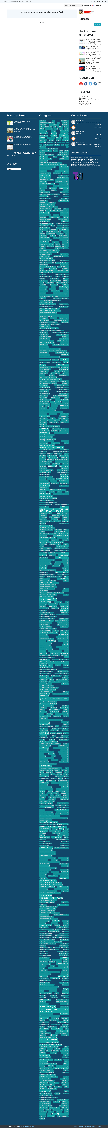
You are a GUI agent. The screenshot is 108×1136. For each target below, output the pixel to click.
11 (57, 122)
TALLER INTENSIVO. (44, 1033)
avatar (65, 231)
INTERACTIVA (43, 635)
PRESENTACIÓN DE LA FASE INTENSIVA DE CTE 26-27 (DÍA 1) (93, 68)
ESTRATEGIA (63, 481)
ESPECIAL (42, 479)
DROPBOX (53, 430)
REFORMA (42, 945)
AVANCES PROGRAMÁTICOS (52, 231)
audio (65, 217)
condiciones (43, 318)
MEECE (65, 709)
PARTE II (65, 774)
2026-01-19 (98, 134)
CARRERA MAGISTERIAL (47, 266)
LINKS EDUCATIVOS (44, 673)
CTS (64, 362)
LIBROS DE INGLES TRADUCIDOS (48, 669)
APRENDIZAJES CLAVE (46, 204)
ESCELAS (42, 466)
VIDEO (56, 1093)
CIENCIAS (42, 284)
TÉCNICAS (42, 1035)
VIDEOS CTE (64, 1103)
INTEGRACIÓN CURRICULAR (48, 632)
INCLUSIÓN (52, 606)
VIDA (65, 1091)
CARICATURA (43, 264)
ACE (54, 156)
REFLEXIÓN (63, 939)
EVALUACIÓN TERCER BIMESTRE (47, 502)
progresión (64, 891)
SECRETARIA (64, 974)
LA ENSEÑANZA (63, 649)
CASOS (65, 266)
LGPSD (57, 665)
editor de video (63, 430)
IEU (66, 602)
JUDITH (65, 643)
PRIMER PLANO (63, 863)
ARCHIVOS (57, 208)
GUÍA (65, 570)
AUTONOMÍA (62, 229)
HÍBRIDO (65, 580)
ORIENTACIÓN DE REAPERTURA (47, 764)
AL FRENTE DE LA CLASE (61, 181)
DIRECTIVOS (53, 414)
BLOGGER (64, 242)
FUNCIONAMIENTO (61, 546)
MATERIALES (43, 696)
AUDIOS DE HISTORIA (61, 223)
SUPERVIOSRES (51, 1026)
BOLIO (57, 244)
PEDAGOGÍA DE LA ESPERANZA (59, 783)
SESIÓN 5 (54, 997)
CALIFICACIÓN (63, 254)
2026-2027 (42, 140)
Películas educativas (61, 789)
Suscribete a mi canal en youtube (84, 1126)
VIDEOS (55, 1101)
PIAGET (57, 795)
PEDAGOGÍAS (43, 785)
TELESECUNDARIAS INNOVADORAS (48, 1046)
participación (43, 776)
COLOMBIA (54, 291)
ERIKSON (65, 464)
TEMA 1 (42, 1048)
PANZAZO (57, 772)
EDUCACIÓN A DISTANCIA (60, 433)
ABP (65, 150)
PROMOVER (64, 902)
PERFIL (41, 793)
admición (64, 173)
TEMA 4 (48, 1050)
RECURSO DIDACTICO (45, 933)
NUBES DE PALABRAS (61, 737)
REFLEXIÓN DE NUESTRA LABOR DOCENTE (50, 941)
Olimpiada (64, 758)
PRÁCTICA (42, 839)
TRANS (65, 1076)
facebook (64, 517)
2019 (65, 129)
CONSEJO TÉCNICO (44, 326)
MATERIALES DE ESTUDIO (47, 703)
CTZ (41, 365)
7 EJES (56, 144)
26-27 (48, 142)
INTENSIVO (63, 632)
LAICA (65, 651)
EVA (66, 492)
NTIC (51, 737)
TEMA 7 (55, 1050)
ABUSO (41, 152)
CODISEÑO (62, 287)
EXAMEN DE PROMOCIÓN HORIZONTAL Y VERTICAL (54, 510)
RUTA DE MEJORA (62, 966)
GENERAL (63, 552)
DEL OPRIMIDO (63, 381)
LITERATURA (43, 675)
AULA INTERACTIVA (62, 225)
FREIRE (65, 544)
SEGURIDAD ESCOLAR (46, 984)
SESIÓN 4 (42, 997)
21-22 (57, 140)
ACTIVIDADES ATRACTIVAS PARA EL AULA (50, 162)
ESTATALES (53, 481)
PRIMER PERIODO (44, 863)
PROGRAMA (62, 878)
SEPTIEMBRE (52, 991)
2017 (60, 129)
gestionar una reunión (61, 562)
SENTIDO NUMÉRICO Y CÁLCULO (47, 989)
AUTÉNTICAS (43, 229)
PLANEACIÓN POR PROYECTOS (47, 824)
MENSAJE (64, 711)
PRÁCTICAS (64, 841)
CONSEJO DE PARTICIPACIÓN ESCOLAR (49, 324)
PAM (41, 772)
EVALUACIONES (43, 506)
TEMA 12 (57, 1048)
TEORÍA (42, 1053)
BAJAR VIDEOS (50, 233)
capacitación (63, 260)
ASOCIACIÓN (64, 215)
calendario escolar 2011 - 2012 (48, 252)
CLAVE (64, 284)
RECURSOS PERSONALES (59, 937)
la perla (42, 651)
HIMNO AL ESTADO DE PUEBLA (47, 584)
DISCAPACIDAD (63, 416)
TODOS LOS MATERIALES (46, 1070)
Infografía (63, 610)
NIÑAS (52, 733)
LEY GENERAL (44, 659)
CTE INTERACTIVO (44, 362)
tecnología (64, 1035)
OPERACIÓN (54, 760)
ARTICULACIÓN (63, 210)
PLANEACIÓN (60, 810)
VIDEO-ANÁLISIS (61, 1099)
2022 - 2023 (63, 133)
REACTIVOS (43, 927)
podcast (42, 831)
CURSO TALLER (54, 373)
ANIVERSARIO (63, 192)
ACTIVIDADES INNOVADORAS (47, 167)
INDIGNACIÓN (54, 608)
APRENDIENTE (43, 200)
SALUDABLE (43, 970)
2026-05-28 (97, 124)
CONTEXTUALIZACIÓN (46, 343)
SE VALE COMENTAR (44, 974)
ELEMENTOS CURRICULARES (60, 451)
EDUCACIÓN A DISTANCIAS (46, 435)
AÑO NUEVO (43, 196)
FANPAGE (56, 521)
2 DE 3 (59, 126)
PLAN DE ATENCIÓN (45, 803)
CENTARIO (64, 268)
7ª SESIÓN (42, 146)
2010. (65, 126)
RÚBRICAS (42, 966)
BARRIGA (42, 236)
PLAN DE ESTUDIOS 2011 (61, 805)
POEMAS (65, 831)
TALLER (42, 1031)
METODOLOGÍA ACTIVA (61, 714)
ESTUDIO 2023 (43, 487)
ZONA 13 (50, 1116)
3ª (62, 142)
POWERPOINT (56, 837)
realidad (57, 929)
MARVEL (65, 691)
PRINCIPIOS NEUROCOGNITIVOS (47, 868)
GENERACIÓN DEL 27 (53, 552)
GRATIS (42, 568)
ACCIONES (42, 156)
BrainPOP (64, 244)
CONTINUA (43, 345)
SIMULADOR (46, 1006)
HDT (65, 576)
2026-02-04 (97, 127)
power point (43, 837)
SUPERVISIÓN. (63, 1026)
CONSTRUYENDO (44, 338)
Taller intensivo (61, 1031)
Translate (98, 5)
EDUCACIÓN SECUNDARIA (46, 441)
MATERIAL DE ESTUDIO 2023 (60, 694)
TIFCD (49, 1066)
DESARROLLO (44, 387)
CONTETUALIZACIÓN (62, 340)
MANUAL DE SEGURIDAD (46, 685)
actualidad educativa (45, 169)
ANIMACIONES (44, 192)
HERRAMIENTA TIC (44, 578)
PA (50, 770)
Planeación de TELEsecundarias (49, 816)
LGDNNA (42, 665)
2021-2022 (43, 133)
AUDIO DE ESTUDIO (44, 219)
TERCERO (57, 1059)
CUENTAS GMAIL (54, 367)
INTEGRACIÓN (63, 630)
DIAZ (41, 406)
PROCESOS (42, 874)
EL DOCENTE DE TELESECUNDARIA (50, 447)
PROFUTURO (43, 878)
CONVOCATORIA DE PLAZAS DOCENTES (49, 349)
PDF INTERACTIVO (62, 780)
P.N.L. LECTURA (43, 770)
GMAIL (65, 564)
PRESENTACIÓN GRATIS (45, 850)
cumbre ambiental (44, 369)
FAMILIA (53, 519)
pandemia (48, 772)
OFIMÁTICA (64, 756)
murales (65, 724)
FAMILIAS (64, 519)
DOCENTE (42, 424)
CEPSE (65, 276)
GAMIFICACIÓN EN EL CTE (61, 550)
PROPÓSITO (42, 904)
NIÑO (58, 733)
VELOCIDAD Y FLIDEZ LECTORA (47, 1088)
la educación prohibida (45, 649)
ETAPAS (51, 492)
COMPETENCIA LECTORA (46, 302)
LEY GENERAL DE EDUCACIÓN (59, 659)
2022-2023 (43, 135)
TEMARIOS (63, 1051)
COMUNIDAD (62, 306)
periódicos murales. (52, 793)
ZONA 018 (42, 1116)
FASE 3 (64, 521)
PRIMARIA (53, 860)
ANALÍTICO (62, 188)
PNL (66, 829)
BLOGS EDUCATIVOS (45, 244)
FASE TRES (57, 529)
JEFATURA (51, 641)
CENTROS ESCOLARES (45, 276)
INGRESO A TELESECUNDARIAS (47, 616)
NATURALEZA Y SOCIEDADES (59, 728)
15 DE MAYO (53, 125)
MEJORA (42, 712)
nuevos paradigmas (45, 745)
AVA (41, 231)
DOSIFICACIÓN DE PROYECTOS (59, 428)
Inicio (42, 23)
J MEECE (42, 641)
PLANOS (54, 829)
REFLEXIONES (63, 943)
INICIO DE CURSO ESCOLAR (46, 618)
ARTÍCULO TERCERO (44, 215)
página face (64, 770)
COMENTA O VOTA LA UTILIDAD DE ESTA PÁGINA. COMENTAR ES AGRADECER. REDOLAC (54, 295)
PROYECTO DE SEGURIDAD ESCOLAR (49, 912)
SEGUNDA (64, 978)
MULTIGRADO (44, 724)
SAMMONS (64, 972)
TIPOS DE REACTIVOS (61, 1066)
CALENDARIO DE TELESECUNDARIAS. (49, 250)
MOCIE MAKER (43, 718)
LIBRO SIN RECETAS (45, 667)
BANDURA (59, 233)
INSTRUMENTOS (44, 630)
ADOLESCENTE (44, 178)
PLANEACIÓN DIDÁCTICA (47, 822)
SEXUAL (42, 1002)
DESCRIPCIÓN (43, 395)
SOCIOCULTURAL (61, 1022)
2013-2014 (48, 129)
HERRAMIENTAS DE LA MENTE (47, 580)
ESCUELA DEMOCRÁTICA (46, 470)
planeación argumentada (46, 814)
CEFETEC (52, 269)
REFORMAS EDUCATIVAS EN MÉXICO (48, 949)
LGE (50, 665)
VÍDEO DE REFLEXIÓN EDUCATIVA (48, 1097)
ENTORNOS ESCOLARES (61, 459)
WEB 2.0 (51, 1112)
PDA (66, 778)
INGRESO (65, 614)
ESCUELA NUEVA (44, 472)
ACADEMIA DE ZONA (62, 154)
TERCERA (64, 1057)
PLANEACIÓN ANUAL (62, 812)
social (64, 1020)
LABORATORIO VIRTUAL (54, 651)
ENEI (65, 453)
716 (62, 144)
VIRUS (41, 1110)
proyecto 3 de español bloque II (48, 906)
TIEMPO (41, 1066)
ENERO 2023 (51, 455)
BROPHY (42, 246)
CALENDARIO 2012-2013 (61, 248)
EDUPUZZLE (64, 441)
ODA (53, 756)
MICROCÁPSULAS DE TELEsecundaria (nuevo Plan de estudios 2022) (89, 100)
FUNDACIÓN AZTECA (45, 548)
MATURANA (42, 707)
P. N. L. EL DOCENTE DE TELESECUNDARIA (50, 768)
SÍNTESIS (63, 1014)
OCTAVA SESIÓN (63, 754)
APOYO (65, 196)
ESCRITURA (42, 468)
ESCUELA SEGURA (44, 474)
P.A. (66, 768)
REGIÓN (65, 949)
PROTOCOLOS (62, 904)
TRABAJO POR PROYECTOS (48, 1076)
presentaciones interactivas (47, 858)
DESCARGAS (62, 393)
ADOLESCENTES (62, 178)
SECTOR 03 (43, 976)
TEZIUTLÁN (43, 1062)
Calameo (42, 248)
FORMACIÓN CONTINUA (59, 536)
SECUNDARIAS (43, 978)
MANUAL (63, 683)
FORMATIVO (54, 540)
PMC (60, 829)
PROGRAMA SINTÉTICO (46, 887)
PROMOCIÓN (44, 895)
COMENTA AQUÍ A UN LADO (60, 293)
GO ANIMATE (43, 565)
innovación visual (44, 624)
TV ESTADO (64, 1082)
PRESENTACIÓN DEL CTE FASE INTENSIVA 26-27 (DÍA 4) (92, 48)
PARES (52, 774)
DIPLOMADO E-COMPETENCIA (47, 410)
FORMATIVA (43, 540)
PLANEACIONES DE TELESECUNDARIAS (52, 826)
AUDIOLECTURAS (62, 219)
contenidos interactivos (46, 340)
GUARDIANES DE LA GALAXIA (47, 570)
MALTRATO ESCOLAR (45, 683)
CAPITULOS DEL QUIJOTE (46, 262)
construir (64, 336)
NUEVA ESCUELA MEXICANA (48, 741)
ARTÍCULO (63, 213)
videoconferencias (44, 1101)
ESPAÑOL (63, 476)
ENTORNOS (49, 459)
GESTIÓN (65, 560)
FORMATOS (42, 544)
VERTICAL (43, 1091)
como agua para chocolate (60, 298)
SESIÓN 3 (63, 995)
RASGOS (56, 925)
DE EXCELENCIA (63, 375)
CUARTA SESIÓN (61, 365)
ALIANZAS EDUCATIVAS (46, 184)
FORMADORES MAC (62, 538)
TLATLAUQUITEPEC (60, 1068)
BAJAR (41, 233)
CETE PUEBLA (43, 280)
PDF (41, 781)
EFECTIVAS (55, 443)
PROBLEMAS (54, 872)
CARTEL (59, 266)
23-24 (41, 142)
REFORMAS (64, 947)
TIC (65, 1062)
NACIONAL (64, 726)
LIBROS (65, 667)
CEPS (56, 276)
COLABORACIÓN (63, 289)
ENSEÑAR (42, 459)
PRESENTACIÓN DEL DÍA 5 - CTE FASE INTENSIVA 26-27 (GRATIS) (93, 41)
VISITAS (48, 1110)
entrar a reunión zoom (61, 461)
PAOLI (65, 772)
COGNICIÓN (42, 289)
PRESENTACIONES (45, 856)
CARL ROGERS (63, 264)
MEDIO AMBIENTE (53, 709)
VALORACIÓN (57, 1086)
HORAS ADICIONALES (46, 596)
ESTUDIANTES (63, 483)
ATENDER (42, 217)
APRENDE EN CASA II (45, 198)
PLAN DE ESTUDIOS (62, 803)
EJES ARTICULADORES (46, 445)
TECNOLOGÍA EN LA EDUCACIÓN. (48, 1037)
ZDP (48, 1114)
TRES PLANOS (63, 1078)
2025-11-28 (98, 138)
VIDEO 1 (65, 1093)
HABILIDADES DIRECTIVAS (53, 576)
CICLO (41, 282)
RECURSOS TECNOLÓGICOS (46, 939)
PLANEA (42, 810)
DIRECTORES (44, 416)
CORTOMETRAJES (44, 355)
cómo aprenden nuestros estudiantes (49, 300)
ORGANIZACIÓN (63, 762)
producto (42, 876)
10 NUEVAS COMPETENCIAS (46, 122)
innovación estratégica (61, 620)
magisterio (42, 681)
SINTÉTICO (43, 1018)
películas (64, 787)
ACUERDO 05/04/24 (60, 171)
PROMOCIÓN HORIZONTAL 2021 (47, 900)
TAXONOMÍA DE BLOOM (61, 1033)
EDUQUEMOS (43, 443)
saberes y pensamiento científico (57, 968)
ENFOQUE (42, 457)
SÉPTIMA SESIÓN (45, 993)
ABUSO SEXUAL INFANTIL (46, 154)
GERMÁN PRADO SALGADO (46, 560)
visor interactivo (57, 1110)
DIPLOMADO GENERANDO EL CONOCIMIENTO (50, 412)
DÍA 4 (65, 397)
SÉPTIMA (65, 991)
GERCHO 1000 (43, 557)
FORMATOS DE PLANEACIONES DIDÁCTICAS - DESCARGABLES (23, 137)
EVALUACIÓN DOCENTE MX (47, 498)
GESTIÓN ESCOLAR (44, 562)
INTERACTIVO (62, 635)
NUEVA (51, 739)
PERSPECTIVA (43, 795)
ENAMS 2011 (57, 453)
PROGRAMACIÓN (61, 887)
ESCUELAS (63, 474)
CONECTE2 (52, 318)
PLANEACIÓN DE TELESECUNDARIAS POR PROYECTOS (53, 818)
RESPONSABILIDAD (44, 955)
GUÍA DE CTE (43, 572)
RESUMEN (63, 957)
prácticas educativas (45, 843)
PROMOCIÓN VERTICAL (46, 902)
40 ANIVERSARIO (47, 144)
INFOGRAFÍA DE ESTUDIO (46, 612)
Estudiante (54, 483)
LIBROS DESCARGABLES (46, 671)
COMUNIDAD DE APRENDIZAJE (48, 308)
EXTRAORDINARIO (53, 517)
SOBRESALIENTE (53, 1020)
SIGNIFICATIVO (63, 1004)
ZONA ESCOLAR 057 (62, 1116)
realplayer (64, 929)
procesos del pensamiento (60, 874)
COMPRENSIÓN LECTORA (47, 304)
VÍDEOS (64, 1101)
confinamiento (63, 318)
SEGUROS (64, 984)
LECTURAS (42, 655)
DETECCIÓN (42, 397)
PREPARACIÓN (63, 845)
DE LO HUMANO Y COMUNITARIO (48, 377)
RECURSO (64, 931)
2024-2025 (50, 138)
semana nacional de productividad (48, 986)
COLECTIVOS (43, 291)
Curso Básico (43, 373)
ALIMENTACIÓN (63, 184)
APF (55, 196)
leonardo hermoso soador (46, 657)
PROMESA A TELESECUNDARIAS (49, 893)
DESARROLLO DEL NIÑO (61, 387)
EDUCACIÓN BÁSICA (45, 437)
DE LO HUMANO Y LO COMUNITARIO (50, 379)
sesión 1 (42, 995)
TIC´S (65, 1064)
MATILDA (64, 705)
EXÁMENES (42, 515)
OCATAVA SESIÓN (62, 752)
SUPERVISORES (56, 1028)
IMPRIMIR (42, 606)
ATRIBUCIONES (53, 217)
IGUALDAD (42, 604)
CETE (64, 278)
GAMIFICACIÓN (44, 550)
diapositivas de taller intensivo (59, 404)
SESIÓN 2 (52, 995)
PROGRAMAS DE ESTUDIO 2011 (47, 891)
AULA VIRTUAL (44, 227)
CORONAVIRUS (43, 352)
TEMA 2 (64, 1048)
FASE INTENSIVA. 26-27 (45, 529)
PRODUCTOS (52, 876)
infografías (64, 612)
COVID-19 (63, 355)
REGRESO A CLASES (62, 951)
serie (56, 993)
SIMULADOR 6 (63, 1007)
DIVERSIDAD (43, 422)
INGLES (52, 614)
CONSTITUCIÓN (43, 334)
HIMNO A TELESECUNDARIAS (48, 582)
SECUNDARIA (62, 976)
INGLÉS (58, 614)
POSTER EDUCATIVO (62, 835)
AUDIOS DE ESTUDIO (45, 223)
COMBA (65, 291)
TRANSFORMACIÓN (44, 1078)
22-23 (64, 140)
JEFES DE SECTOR (62, 641)
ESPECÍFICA (50, 479)
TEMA (65, 1046)
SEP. (41, 991)
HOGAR (65, 588)
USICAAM (64, 1084)
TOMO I (65, 1070)
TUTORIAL (43, 1082)
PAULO (53, 778)
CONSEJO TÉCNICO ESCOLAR (48, 328)
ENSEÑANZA (64, 457)
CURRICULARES (43, 371)
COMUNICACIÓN (63, 304)
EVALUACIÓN (44, 494)
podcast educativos (54, 831)
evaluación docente (45, 496)
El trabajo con (63, 449)
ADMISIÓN (43, 175)
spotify (64, 1024)
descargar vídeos (44, 393)
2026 (64, 138)
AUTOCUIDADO (52, 229)
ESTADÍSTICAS (43, 481)
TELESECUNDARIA (47, 1040)
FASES (65, 529)
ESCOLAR (51, 466)
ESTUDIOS (42, 492)
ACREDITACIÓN (63, 158)
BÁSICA (52, 236)
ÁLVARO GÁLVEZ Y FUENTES (60, 186)
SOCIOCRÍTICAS (43, 1022)
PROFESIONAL (63, 876)
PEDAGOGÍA (43, 783)
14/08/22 (64, 122)
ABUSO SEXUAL (63, 152)
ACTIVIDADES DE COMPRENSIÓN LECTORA (52, 165)
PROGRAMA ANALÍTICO (47, 880)
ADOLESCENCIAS (62, 175)
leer (49, 655)
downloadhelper (44, 430)
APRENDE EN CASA (85, 103)
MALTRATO (64, 681)
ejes (65, 443)
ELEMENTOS (42, 451)
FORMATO (64, 540)
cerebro (42, 278)
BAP (66, 233)
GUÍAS (41, 576)
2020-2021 (63, 131)
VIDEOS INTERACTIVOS (45, 1105)
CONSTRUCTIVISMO (44, 336)
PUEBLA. (65, 921)
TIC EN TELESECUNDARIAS (47, 1064)
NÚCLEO (42, 739)
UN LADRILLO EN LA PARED (46, 1084)
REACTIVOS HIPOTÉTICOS (46, 929)
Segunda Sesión (44, 980)
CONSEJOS (43, 332)
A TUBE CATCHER (45, 150)
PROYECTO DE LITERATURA (46, 910)
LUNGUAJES (43, 679)
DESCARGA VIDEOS (44, 389)
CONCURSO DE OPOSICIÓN (47, 313)
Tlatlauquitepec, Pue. (25, 1)
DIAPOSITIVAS (44, 404)
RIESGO (65, 961)
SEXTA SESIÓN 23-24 (61, 999)
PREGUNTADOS (43, 845)
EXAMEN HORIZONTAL (45, 513)
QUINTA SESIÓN (44, 925)
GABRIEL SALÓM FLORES (61, 548)
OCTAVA (50, 754)
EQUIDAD (55, 464)
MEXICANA (56, 716)
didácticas (42, 408)
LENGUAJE (55, 655)
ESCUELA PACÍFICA (62, 472)
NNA (53, 735)
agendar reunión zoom (61, 179)
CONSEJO (64, 322)
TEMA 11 (49, 1048)
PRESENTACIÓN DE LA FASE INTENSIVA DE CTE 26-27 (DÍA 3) (93, 54)
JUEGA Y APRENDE (44, 645)
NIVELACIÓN (42, 735)
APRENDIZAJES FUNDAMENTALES (48, 206)
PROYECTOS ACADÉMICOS (60, 914)
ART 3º (65, 208)
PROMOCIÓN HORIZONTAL (50, 898)
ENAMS (49, 453)
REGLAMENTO (43, 951)
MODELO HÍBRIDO (44, 722)
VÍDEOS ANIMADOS (44, 1103)
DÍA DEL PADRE (43, 401)
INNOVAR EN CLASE (62, 624)
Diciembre (54, 406)
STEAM (41, 1026)
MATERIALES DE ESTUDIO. (46, 705)
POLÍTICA (42, 833)
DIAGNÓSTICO (55, 402)
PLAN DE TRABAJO (62, 807)
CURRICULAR (62, 369)
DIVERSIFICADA (53, 422)
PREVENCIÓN (43, 860)
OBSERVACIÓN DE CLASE (46, 752)
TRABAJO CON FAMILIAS (47, 1074)
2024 (41, 138)
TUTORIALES (53, 1082)
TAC (66, 1028)
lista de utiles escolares (61, 673)
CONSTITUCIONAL (61, 334)
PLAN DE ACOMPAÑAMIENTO (47, 801)
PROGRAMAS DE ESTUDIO (60, 889)
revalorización (56, 959)
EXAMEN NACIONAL (62, 513)
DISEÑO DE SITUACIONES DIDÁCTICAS (49, 420)
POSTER (42, 835)
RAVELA (65, 925)
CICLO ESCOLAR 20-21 (61, 282)
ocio (41, 754)
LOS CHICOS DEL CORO (45, 677)
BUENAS (57, 246)
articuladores (44, 213)
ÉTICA (59, 492)
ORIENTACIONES (45, 766)
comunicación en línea (45, 306)
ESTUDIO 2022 (63, 485)
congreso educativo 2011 (60, 320)
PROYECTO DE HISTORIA (47, 908)
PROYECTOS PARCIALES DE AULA (48, 918)
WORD (65, 1112)
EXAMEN (63, 506)
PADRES (56, 770)
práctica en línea (44, 841)
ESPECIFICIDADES (61, 479)
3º (66, 142)
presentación (45, 848)
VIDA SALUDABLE (45, 1093)
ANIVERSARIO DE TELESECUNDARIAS (49, 194)
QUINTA (65, 923)
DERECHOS (43, 385)
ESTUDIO (43, 485)
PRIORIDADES (63, 870)
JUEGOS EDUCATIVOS (61, 647)
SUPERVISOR (43, 1028)
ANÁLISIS (52, 188)
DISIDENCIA (64, 420)
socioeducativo (44, 1024)
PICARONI (42, 797)
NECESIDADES (43, 730)
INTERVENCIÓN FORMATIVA (46, 639)
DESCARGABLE (63, 389)
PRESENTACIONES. (62, 858)
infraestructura (43, 614)
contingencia (63, 342)
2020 (52, 131)
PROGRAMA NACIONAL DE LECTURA (50, 885)
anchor (41, 190)
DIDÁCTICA (63, 406)
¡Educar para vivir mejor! (27, 1126)
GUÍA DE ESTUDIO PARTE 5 (46, 574)
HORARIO (64, 590)
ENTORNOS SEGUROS (45, 461)
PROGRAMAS (43, 889)
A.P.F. (54, 150)
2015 (55, 129)
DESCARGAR (43, 391)
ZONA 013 (55, 1114)
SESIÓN (64, 993)
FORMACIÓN (43, 536)
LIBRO (64, 665)
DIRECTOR (63, 414)
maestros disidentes (61, 679)
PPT (65, 837)
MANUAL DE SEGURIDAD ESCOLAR (48, 687)
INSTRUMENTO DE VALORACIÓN (47, 628)
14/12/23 (42, 124)
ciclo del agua (49, 282)
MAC (51, 679)
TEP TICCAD (64, 1053)
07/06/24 (42, 120)
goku (65, 565)
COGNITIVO (52, 289)
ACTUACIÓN (63, 167)
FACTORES (42, 519)
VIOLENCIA (64, 1107)
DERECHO (64, 383)
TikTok (98, 1)
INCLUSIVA (63, 606)
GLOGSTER (57, 564)
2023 (52, 135)
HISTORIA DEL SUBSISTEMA (46, 588)
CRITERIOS (54, 360)
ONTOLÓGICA (43, 760)
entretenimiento (44, 464)
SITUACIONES (54, 1018)
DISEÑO (52, 418)
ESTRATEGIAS (44, 483)
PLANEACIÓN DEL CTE (45, 820)
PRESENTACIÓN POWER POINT (47, 854)
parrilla (58, 774)
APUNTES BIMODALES (45, 208)
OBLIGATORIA (63, 750)
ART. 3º (47, 211)
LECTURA (42, 653)
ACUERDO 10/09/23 (45, 173)
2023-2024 (62, 135)
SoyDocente (55, 1024)
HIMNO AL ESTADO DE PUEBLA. (47, 586)
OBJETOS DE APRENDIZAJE (60, 748)
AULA (52, 225)
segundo (64, 980)
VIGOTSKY (42, 1107)
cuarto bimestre (44, 367)
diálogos (65, 401)
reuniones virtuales (45, 959)
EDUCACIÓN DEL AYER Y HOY (47, 439)
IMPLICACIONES (63, 604)
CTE (62, 359)
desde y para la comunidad (60, 395)
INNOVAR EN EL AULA (45, 626)
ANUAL (65, 194)
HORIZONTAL (46, 599)
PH (51, 795)
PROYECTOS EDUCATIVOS (46, 916)
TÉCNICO (52, 1035)
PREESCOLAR (63, 843)
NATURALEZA (43, 728)
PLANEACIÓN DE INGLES (61, 814)
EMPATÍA (42, 453)
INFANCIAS (42, 610)
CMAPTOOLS (43, 287)
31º (58, 142)
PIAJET (65, 795)
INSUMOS (55, 630)
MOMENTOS (64, 722)
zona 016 (63, 1114)
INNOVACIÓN (63, 618)
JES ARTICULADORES (45, 643)
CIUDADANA (53, 284)
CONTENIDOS (62, 338)
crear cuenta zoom (44, 360)
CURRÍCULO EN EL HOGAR (60, 371)
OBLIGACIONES (43, 750)
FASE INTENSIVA (45, 526)
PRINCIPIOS (64, 866)
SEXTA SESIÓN (44, 999)
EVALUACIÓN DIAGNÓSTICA (60, 494)
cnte (52, 287)
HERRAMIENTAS (61, 578)
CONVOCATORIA (44, 347)
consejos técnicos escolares (59, 332)
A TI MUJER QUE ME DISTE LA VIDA (48, 148)
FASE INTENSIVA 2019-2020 (46, 527)
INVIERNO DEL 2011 (62, 639)
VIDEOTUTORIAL (63, 1105)
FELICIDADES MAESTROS (61, 531)
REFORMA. (55, 947)
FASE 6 (42, 523)
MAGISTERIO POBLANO (53, 681)
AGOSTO (42, 182)
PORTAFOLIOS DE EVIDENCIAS (59, 833)
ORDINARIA (64, 760)
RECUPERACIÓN (52, 931)
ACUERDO (42, 171)
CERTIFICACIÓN (53, 278)
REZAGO (51, 961)
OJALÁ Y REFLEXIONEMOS (46, 758)
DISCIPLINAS (43, 418)
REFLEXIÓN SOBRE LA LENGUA (47, 943)
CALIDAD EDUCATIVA (45, 254)
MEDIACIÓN (53, 707)
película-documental (45, 787)
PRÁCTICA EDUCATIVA (61, 839)
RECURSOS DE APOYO (45, 935)
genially (42, 555)
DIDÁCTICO (52, 408)
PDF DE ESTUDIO (50, 780)
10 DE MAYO (64, 120)
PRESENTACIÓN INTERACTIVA (47, 852)
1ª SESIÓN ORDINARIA (45, 126)
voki (65, 1110)
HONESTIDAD (43, 590)
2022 (53, 133)
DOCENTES (43, 428)
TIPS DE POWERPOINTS (45, 1068)
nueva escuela (63, 739)
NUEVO (65, 743)
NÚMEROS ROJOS (62, 745)
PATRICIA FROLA (44, 778)
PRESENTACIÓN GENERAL (61, 848)
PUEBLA (54, 921)
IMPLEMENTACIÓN (52, 604)
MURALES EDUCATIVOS (45, 726)
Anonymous (80, 120)
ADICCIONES (56, 173)
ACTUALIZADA (63, 169)
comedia (42, 293)
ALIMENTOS (42, 186)
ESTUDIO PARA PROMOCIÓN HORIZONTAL (52, 490)
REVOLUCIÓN (43, 961)
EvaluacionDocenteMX (61, 504)
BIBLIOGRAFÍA (44, 238)
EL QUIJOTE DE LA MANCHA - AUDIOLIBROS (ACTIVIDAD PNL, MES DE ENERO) (24, 130)
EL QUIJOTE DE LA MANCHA (46, 449)
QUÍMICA (54, 923)
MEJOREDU (53, 712)
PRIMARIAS (64, 860)
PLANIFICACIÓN (44, 829)
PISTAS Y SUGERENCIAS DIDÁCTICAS (58, 797)
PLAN (41, 799)
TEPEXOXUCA (44, 1055)
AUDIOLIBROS (44, 221)
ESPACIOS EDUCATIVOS (45, 476)
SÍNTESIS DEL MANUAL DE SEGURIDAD (49, 1016)
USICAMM (42, 1087)
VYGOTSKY (42, 1112)
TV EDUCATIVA (84, 105)
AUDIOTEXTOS (43, 225)
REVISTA (65, 959)
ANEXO (53, 190)
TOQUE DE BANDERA (46, 1072)
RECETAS (42, 931)
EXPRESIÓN (42, 517)
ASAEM (55, 215)
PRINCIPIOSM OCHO (44, 870)
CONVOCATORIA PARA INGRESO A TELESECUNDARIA (52, 351)
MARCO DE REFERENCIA (45, 691)
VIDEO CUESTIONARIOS (45, 1095)
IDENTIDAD (57, 602)
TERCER (65, 1055)
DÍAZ (46, 406)
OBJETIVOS (43, 748)
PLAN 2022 (63, 799)
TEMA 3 (41, 1050)
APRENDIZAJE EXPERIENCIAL (47, 202)
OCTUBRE (42, 756)
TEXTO (65, 1059)
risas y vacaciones (44, 964)
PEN (49, 791)
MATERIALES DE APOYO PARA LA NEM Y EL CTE (54, 698)
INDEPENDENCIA (44, 608)
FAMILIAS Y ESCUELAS (45, 521)
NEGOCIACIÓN (54, 730)
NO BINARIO (64, 735)
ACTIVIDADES (43, 161)
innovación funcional (45, 622)
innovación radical (62, 622)
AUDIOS (64, 221)
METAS (49, 714)
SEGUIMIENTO (54, 978)
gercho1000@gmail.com (11, 1)
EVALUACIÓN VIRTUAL (45, 504)
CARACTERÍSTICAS (60, 262)
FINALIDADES (62, 534)
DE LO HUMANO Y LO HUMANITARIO (48, 381)
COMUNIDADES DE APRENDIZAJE (49, 310)
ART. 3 (41, 210)
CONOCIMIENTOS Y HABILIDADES (48, 322)
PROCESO (63, 872)
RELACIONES (43, 953)
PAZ (59, 778)
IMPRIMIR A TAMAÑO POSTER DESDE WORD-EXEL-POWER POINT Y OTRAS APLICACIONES (21, 154)
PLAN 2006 (51, 799)
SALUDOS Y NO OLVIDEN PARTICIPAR (49, 972)
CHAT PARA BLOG (54, 280)
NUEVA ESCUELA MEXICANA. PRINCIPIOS (49, 743)
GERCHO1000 (60, 558)
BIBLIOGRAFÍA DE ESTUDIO (60, 238)
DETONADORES (54, 397)
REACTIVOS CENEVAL (62, 927)
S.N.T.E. (41, 968)
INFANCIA (63, 608)
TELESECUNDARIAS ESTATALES (49, 1044)
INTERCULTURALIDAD (61, 637)
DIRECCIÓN (42, 414)
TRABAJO (64, 1072)
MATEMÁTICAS (44, 694)
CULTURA (63, 367)
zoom (41, 1118)
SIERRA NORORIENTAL (61, 1001)
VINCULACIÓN (53, 1107)
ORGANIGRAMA (43, 762)
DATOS (51, 375)
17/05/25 (64, 124)
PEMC (41, 791)
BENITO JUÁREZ (63, 235)
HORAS (65, 594)
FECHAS (42, 531)
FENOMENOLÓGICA (44, 533)
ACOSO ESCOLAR (45, 159)
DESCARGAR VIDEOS (62, 391)
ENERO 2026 (62, 455)
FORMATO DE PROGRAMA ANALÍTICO (50, 542)
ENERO (42, 455)
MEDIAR (41, 709)
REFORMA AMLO (63, 945)
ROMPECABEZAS (61, 964)
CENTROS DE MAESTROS (61, 274)
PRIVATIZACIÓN (43, 872)
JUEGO (64, 645)
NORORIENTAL (43, 737)
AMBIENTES (42, 188)
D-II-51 (41, 375)
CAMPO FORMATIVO (45, 258)
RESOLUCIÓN (62, 953)
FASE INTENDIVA (63, 523)
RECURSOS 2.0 (63, 933)
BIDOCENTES (43, 242)
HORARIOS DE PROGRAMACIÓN (47, 594)
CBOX (41, 268)
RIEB (58, 962)
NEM (42, 733)
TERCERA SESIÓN (45, 1059)
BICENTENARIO (63, 240)
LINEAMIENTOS (62, 671)
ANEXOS (65, 190)
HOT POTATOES (44, 602)
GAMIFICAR (42, 552)
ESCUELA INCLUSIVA (62, 470)
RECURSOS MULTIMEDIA (61, 935)
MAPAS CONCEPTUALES (47, 690)
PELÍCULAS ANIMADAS (45, 789)
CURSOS (65, 373)
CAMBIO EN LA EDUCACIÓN (60, 256)
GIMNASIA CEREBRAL (45, 564)
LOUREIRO (64, 677)
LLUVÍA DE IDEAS (55, 675)
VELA (65, 1086)
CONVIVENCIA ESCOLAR (59, 345)
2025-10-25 (98, 146)
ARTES (54, 211)
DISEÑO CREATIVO (62, 418)
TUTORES (64, 1080)
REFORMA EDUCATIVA (45, 947)
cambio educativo (44, 256)
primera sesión (44, 866)
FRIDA (41, 546)
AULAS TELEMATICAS (61, 227)
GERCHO (61, 555)
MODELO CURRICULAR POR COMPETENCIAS (50, 720)
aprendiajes (64, 198)
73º (66, 144)
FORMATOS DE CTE (54, 544)
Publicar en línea (44, 921)
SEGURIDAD (63, 982)
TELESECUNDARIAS (47, 1042)
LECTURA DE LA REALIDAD (58, 653)
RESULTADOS (43, 957)
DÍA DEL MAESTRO (61, 399)
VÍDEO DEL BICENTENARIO (46, 1099)
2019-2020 (42, 131)
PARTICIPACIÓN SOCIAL (61, 776)
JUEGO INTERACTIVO (45, 647)
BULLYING (64, 246)
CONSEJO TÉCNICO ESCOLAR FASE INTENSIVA (51, 330)
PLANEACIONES (61, 824)
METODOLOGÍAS (44, 716)
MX (56, 726)
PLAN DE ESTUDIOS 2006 (46, 805)
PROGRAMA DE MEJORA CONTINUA (50, 883)
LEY (65, 657)
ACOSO (65, 156)
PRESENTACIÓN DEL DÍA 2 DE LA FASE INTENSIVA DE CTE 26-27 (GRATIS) (93, 61)
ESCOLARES (62, 466)
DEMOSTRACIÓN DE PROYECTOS (48, 383)
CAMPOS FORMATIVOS (46, 260)
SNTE (41, 1020)
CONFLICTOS (43, 320)
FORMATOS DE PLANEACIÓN (22, 144)
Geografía (51, 555)
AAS (60, 150)
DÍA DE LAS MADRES (45, 399)
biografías (54, 242)
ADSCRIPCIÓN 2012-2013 (46, 179)
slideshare (64, 1018)
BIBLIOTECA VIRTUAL (45, 240)
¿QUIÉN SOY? (83, 97)
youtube (42, 1114)
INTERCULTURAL (44, 637)
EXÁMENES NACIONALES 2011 (59, 515)
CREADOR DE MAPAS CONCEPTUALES (49, 357)
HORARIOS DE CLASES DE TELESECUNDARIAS (51, 592)
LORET (65, 675)
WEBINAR (58, 1112)
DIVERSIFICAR (63, 422)
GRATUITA (64, 568)
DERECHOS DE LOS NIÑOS (60, 385)
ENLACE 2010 (52, 458)
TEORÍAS (53, 1053)
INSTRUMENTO (63, 626)
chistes (65, 280)
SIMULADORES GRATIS (45, 1014)
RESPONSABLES (63, 955)
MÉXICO (65, 716)
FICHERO (54, 533)
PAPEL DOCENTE (44, 774)
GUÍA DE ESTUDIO (60, 572)
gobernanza (55, 565)
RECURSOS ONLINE (44, 937)
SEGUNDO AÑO (44, 982)
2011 (41, 129)
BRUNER (49, 246)
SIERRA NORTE (43, 1004)
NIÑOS (64, 733)
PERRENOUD (64, 793)
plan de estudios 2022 (46, 807)
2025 (57, 138)
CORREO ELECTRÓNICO (61, 352)
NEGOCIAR (64, 730)
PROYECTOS (43, 914)
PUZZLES (42, 923)
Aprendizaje (62, 200)
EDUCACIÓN (43, 433)
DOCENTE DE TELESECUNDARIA (49, 426)
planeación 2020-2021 (45, 812)
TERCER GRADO (44, 1057)
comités (42, 298)
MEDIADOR (63, 708)
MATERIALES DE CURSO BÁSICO (47, 701)
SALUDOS (64, 970)
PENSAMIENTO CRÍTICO (61, 791)
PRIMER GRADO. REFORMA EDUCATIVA (49, 862)
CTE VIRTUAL (55, 362)
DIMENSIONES (63, 408)
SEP (64, 989)
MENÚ (41, 714)
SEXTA (65, 997)
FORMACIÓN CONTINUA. (46, 538)
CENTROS (42, 274)
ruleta (51, 966)
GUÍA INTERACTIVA (62, 574)
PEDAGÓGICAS (63, 785)
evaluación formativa (45, 500)
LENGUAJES (64, 655)
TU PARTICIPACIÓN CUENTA (46, 1080)
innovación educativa (45, 620)
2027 (50, 140)
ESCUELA (64, 468)
